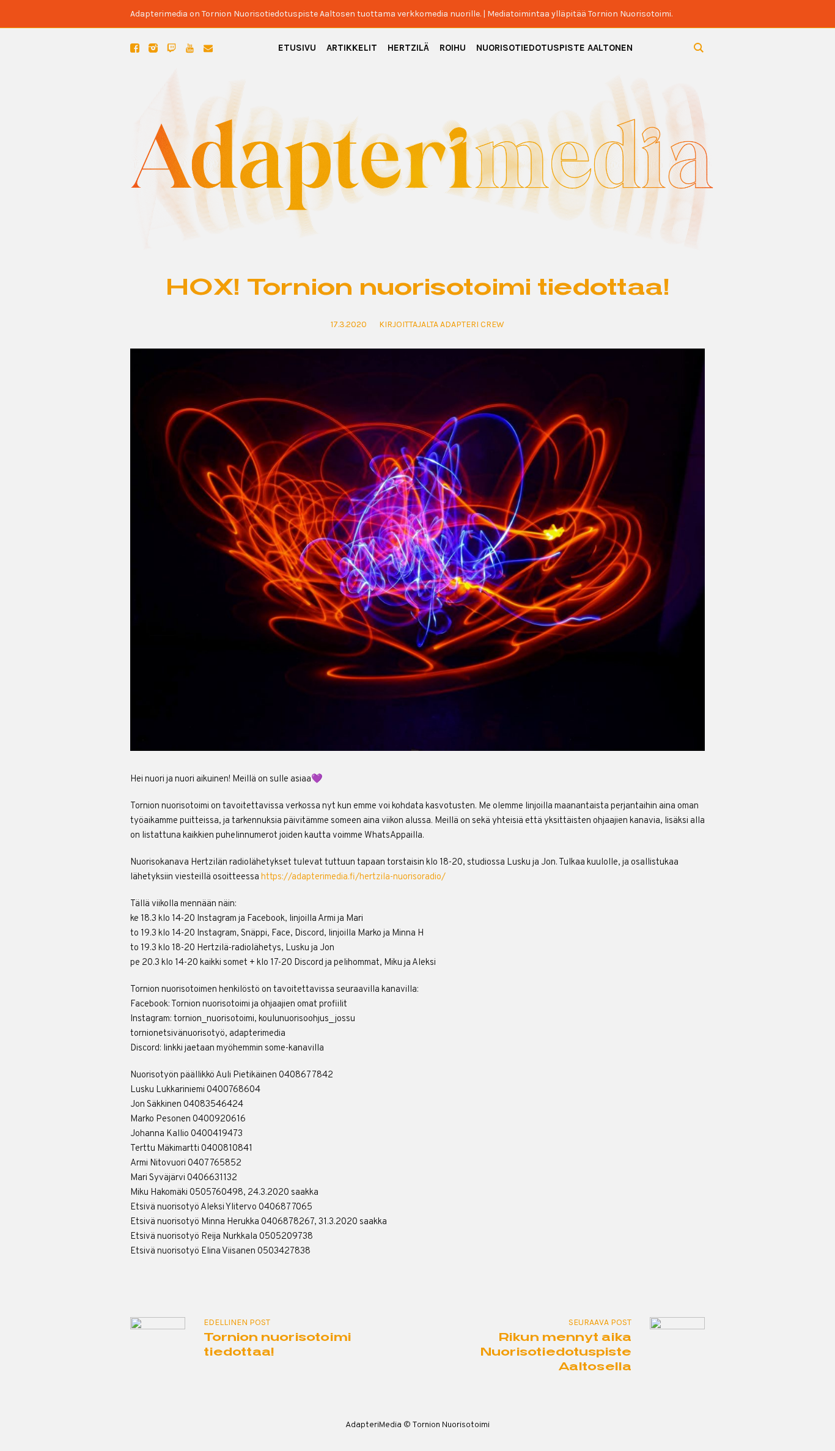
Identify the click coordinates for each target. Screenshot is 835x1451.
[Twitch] (171, 48)
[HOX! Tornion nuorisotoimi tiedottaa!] (417, 550)
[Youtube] (189, 48)
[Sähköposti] (208, 48)
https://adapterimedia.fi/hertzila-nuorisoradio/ (353, 877)
